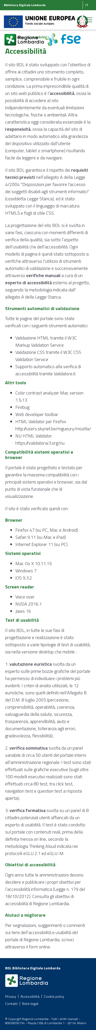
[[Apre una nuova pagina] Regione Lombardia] (24, 37)
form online (39, 946)
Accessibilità (29, 996)
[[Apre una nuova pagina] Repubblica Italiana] (82, 19)
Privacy (10, 996)
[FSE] (63, 37)
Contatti (11, 1003)
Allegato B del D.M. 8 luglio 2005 (46, 696)
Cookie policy (54, 996)
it (87, 5)
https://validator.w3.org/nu (40, 443)
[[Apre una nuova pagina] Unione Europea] (40, 19)
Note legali (30, 1003)
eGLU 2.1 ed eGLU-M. (43, 853)
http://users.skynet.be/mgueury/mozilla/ (53, 428)
